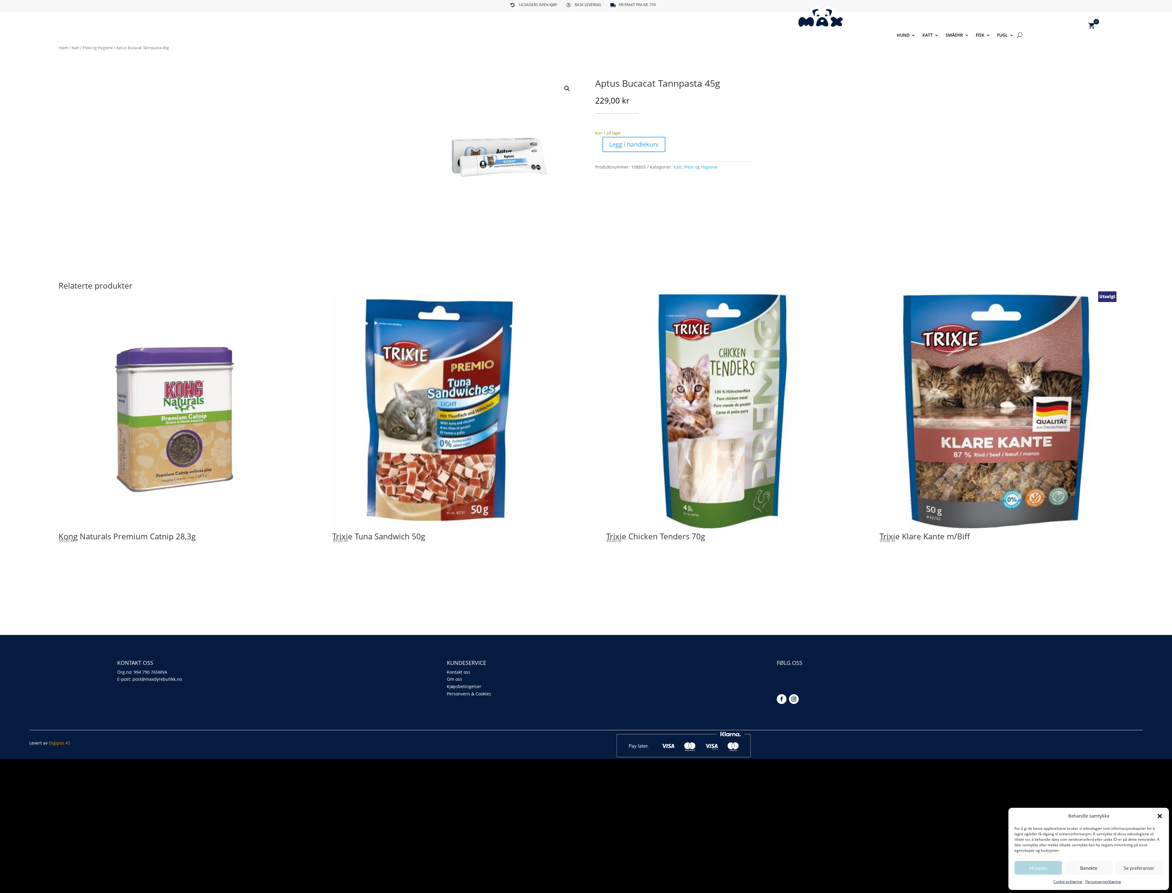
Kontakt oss (458, 672)
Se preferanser (1139, 868)
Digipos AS (60, 743)
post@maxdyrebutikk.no (157, 679)
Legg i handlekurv (634, 144)
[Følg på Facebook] (782, 699)
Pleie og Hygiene (98, 47)
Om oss (454, 679)
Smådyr (954, 35)
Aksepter (1038, 868)
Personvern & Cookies (469, 694)
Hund (903, 35)
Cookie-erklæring (1067, 881)
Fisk (980, 35)
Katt (927, 35)
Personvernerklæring (1103, 881)
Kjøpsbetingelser (464, 686)
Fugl (1002, 35)
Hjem (63, 47)
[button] (1160, 816)
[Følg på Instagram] (794, 699)
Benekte (1088, 868)
